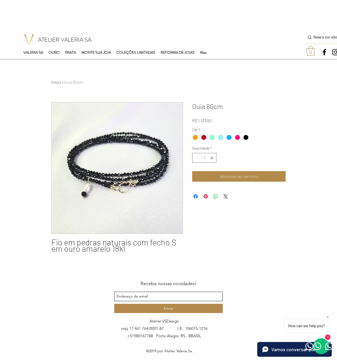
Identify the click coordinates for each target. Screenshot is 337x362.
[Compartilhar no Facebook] (195, 196)
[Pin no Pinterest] (205, 196)
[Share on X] (225, 196)
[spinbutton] (204, 157)
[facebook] (324, 52)
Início (56, 82)
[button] (310, 51)
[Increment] (212, 157)
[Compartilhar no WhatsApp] (215, 196)
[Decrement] (196, 157)
